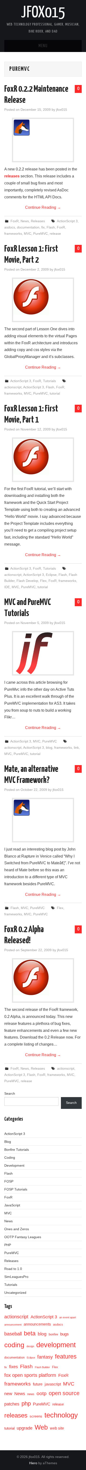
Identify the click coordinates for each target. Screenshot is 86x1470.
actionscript (13, 387)
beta (30, 1333)
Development (14, 1165)
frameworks (13, 233)
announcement (13, 1324)
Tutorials (49, 381)
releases (12, 176)
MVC (27, 233)
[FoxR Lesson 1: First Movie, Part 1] (43, 457)
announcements (37, 1324)
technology (61, 1415)
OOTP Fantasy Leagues (22, 1237)
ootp (42, 1393)
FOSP (8, 1181)
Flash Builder (42, 1367)
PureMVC (40, 233)
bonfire (53, 1334)
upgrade (24, 1428)
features (66, 1356)
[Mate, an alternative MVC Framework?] (43, 807)
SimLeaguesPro (16, 1277)
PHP (7, 1245)
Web (41, 1427)
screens (36, 1416)
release (55, 233)
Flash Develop (27, 581)
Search (9, 1093)
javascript (53, 1384)
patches (11, 1404)
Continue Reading (43, 207)
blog (49, 747)
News (25, 221)
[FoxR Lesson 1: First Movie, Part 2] (43, 297)
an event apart (67, 1317)
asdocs (9, 227)
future (38, 1384)
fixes (13, 1366)
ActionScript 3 (67, 221)
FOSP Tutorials (15, 1189)
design (30, 1346)
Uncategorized (15, 1292)
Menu (43, 46)
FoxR (15, 221)
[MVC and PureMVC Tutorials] (43, 653)
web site (57, 1428)
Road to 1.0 (13, 1269)
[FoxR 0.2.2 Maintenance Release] (43, 127)
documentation (28, 227)
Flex (43, 581)
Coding (9, 1157)
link (76, 747)
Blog (7, 1142)
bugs (64, 1334)
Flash (51, 227)
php (26, 1403)
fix (43, 227)
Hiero (33, 1463)
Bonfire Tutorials (16, 1149)
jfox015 (43, 13)
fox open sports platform (30, 1375)
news (30, 1394)
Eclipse (51, 575)
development (56, 1345)
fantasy (45, 1356)
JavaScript (12, 1205)
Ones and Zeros (16, 1229)
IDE (7, 587)
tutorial (55, 393)
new (8, 1393)
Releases (38, 221)
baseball (13, 1333)
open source (64, 1393)
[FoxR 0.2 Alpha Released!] (43, 977)
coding (14, 1345)
